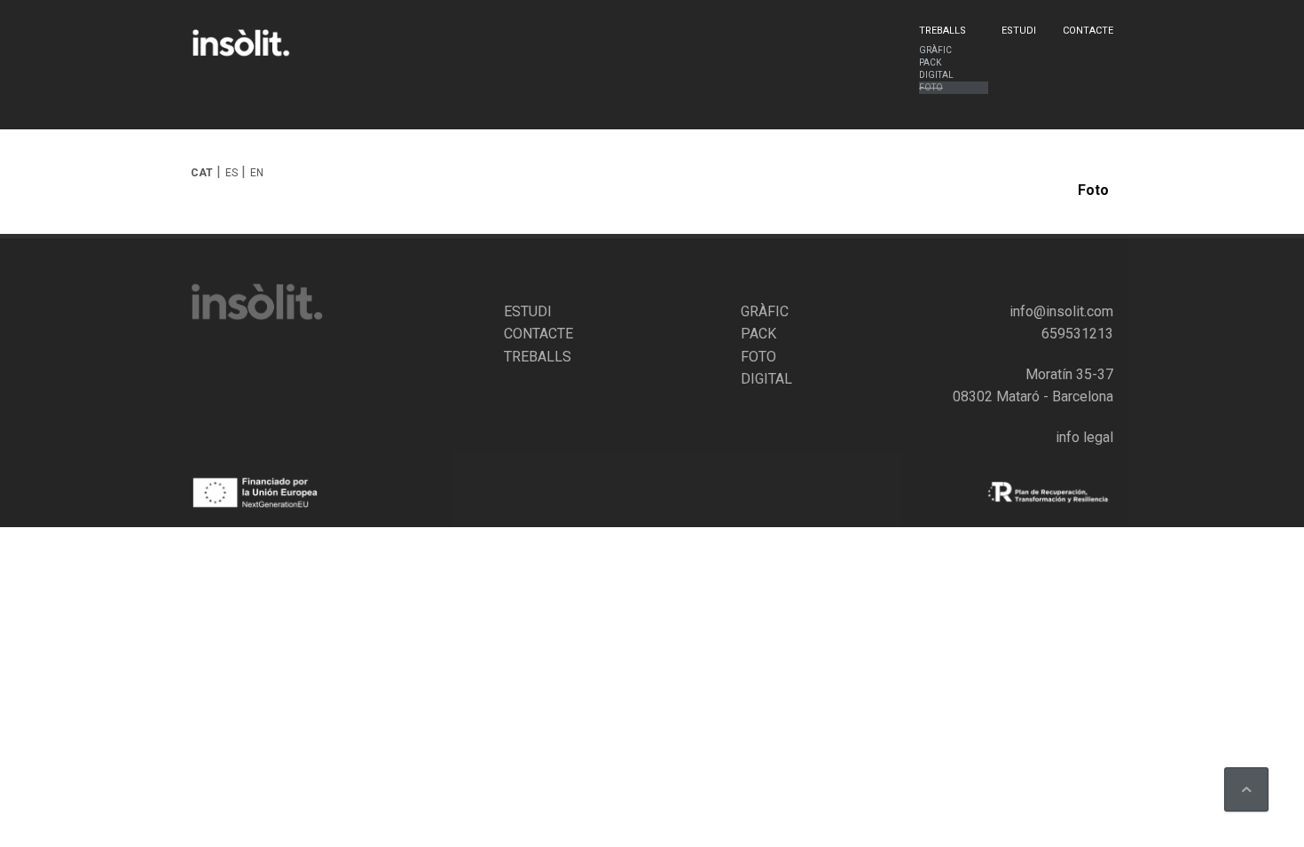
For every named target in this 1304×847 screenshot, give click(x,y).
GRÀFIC (765, 311)
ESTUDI (528, 311)
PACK (758, 333)
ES (231, 173)
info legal (1084, 437)
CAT (202, 173)
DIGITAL (766, 378)
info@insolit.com (1061, 311)
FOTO (758, 356)
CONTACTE (538, 333)
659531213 (1077, 333)
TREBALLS (537, 356)
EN (256, 173)
